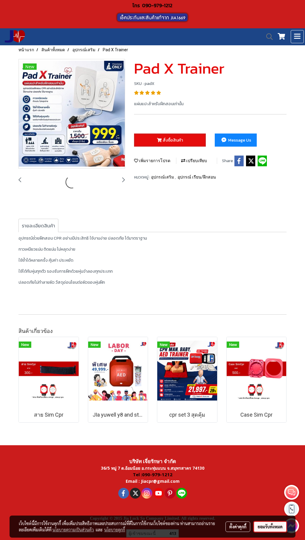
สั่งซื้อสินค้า (172, 140)
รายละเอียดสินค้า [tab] (38, 225)
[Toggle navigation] (297, 36)
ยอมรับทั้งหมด (270, 526)
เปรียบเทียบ (196, 160)
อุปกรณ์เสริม (163, 177)
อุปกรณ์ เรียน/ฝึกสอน (197, 177)
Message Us (239, 140)
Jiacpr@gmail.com (160, 481)
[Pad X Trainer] (72, 114)
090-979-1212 (157, 5)
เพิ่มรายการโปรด (154, 160)
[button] (267, 36)
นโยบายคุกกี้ (114, 529)
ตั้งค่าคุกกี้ (237, 526)
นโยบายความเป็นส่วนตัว (73, 529)
